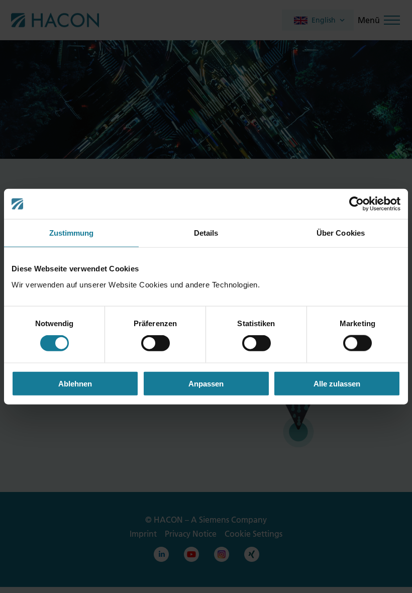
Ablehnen (75, 383)
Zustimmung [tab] (71, 233)
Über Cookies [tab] (341, 233)
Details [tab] (206, 233)
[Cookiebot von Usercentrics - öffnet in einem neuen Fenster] (356, 204)
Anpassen (206, 383)
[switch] (155, 343)
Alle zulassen (337, 383)
